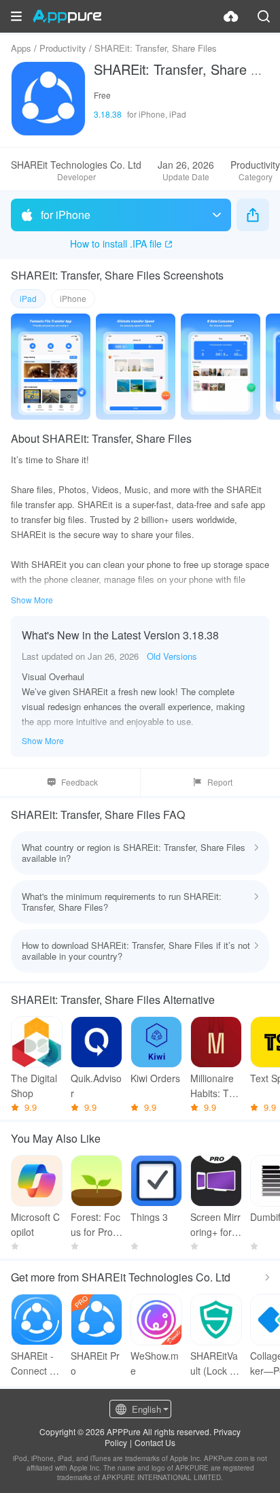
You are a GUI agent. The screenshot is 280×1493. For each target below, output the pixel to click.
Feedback (79, 782)
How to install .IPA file (116, 243)
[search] (263, 16)
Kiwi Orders (155, 1078)
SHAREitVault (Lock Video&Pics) (214, 1363)
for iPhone (65, 214)
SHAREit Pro (95, 1363)
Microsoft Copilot (35, 1224)
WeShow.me (154, 1363)
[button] (16, 16)
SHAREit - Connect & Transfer (33, 1363)
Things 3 (149, 1217)
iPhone (73, 298)
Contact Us (155, 1442)
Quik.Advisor (96, 1085)
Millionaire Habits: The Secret (215, 1086)
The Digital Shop (34, 1085)
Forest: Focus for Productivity (95, 1224)
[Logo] (67, 16)
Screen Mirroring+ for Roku (215, 1224)
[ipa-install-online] (231, 16)
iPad (28, 298)
